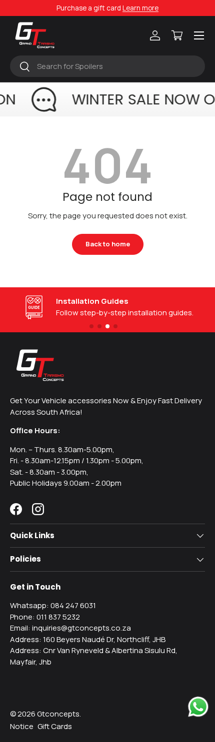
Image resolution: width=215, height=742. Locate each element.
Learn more (140, 7)
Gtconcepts (58, 714)
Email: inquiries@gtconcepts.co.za (70, 628)
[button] (177, 35)
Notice (22, 726)
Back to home (108, 243)
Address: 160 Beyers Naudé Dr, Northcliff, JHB (88, 639)
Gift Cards (55, 726)
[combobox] (107, 66)
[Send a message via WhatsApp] (198, 707)
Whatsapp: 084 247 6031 (53, 605)
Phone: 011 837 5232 (45, 617)
